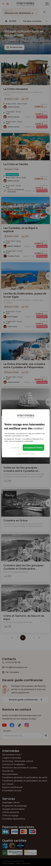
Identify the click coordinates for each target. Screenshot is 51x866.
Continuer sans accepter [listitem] (26, 454)
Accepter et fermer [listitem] (33, 447)
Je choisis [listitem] (15, 447)
